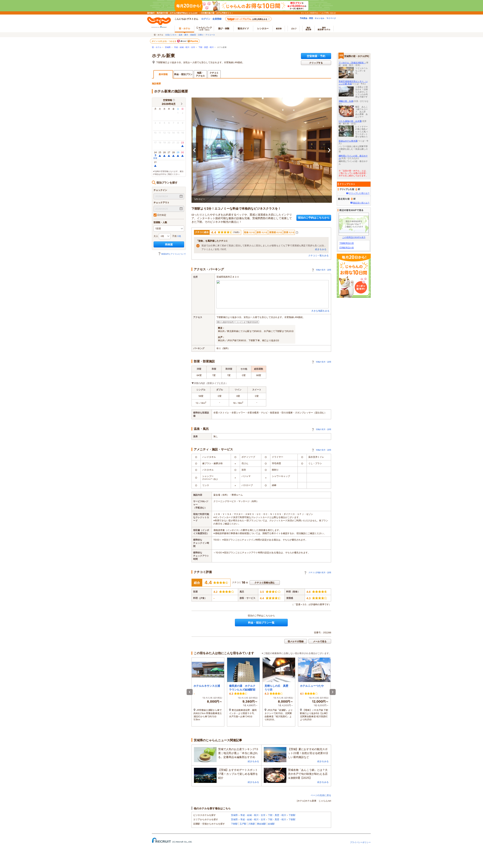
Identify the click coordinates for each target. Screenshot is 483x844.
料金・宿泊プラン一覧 (261, 622)
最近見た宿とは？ (361, 203)
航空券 (279, 28)
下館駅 (292, 815)
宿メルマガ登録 (296, 641)
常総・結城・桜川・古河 (184, 47)
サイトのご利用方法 (309, 13)
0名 (179, 236)
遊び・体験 (223, 28)
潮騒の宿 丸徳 (346, 101)
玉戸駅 (243, 823)
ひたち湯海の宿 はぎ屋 (350, 121)
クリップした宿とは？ (359, 193)
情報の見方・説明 (323, 270)
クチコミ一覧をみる (318, 255)
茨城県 (168, 47)
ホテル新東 (163, 55)
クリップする (316, 62)
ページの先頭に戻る (321, 795)
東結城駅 (261, 823)
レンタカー (263, 28)
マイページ (331, 18)
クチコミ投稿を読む (265, 582)
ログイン (205, 18)
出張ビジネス (171, 35)
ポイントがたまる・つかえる (164, 41)
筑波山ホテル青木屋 (348, 141)
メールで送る (320, 641)
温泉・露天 (183, 35)
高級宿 (193, 35)
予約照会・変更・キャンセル (312, 18)
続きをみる (320, 249)
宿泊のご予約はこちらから (314, 217)
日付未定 (161, 214)
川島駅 (251, 823)
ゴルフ (294, 28)
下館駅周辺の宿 (346, 243)
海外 (308, 28)
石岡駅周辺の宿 (346, 248)
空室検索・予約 (316, 56)
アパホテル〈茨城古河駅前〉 (352, 62)
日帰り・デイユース (206, 35)
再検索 (169, 244)
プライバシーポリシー (360, 842)
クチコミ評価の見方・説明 (319, 572)
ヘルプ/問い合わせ (328, 13)
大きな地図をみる (320, 310)
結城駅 (271, 823)
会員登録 (217, 18)
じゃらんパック (204, 28)
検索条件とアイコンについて (173, 254)
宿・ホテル (156, 47)
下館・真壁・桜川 (206, 47)
